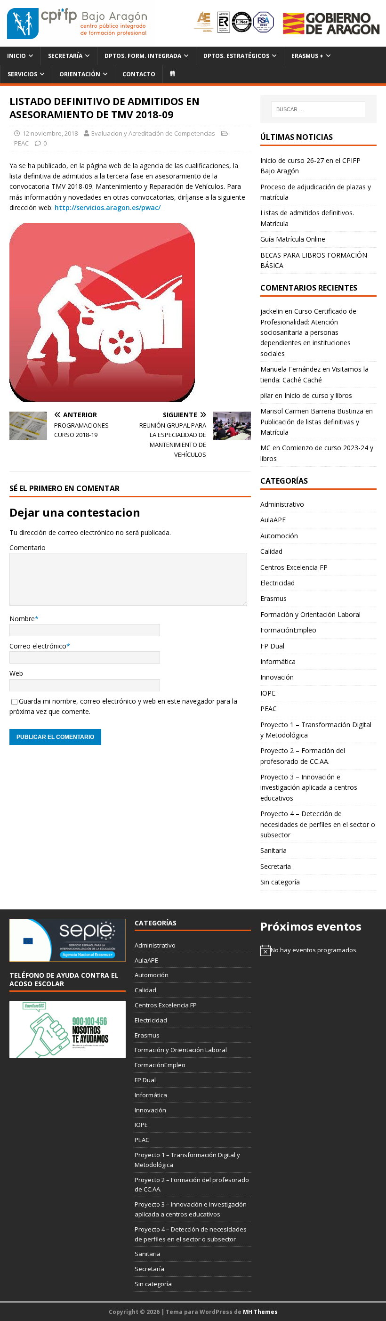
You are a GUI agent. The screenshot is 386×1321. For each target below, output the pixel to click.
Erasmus (273, 598)
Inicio (16, 56)
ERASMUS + (307, 56)
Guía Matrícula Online (292, 239)
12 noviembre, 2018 (50, 133)
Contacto (138, 74)
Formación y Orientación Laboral (310, 614)
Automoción (279, 535)
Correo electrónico (37, 645)
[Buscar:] (318, 109)
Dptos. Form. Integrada (143, 56)
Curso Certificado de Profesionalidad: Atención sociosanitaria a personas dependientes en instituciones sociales (308, 332)
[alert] (318, 950)
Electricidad (277, 582)
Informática (278, 661)
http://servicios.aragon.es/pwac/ (108, 207)
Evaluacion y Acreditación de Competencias (153, 133)
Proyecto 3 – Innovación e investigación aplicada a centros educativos (308, 787)
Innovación (277, 677)
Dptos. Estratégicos (236, 56)
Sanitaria (273, 850)
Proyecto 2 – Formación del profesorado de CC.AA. (302, 755)
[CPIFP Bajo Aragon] (77, 23)
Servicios (22, 74)
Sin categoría (280, 881)
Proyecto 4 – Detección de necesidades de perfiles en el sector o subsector (317, 824)
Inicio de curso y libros (318, 395)
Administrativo (282, 504)
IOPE (267, 693)
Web (16, 673)
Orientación (79, 74)
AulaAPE (273, 519)
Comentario (27, 547)
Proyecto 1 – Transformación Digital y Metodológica (315, 729)
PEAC (21, 143)
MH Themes (260, 1312)
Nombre (22, 618)
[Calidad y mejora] (234, 23)
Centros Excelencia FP (294, 567)
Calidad (271, 551)
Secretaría (65, 56)
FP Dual (272, 645)
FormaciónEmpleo (288, 629)
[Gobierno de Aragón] (331, 23)
